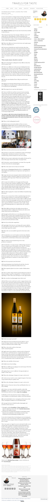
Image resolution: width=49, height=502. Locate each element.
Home (35, 54)
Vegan (35, 85)
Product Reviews (38, 67)
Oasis (18, 392)
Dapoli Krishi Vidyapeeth (19, 466)
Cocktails (36, 37)
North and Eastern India (15, 470)
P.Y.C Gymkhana (23, 392)
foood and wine (9, 467)
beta (19, 407)
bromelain (13, 407)
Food (35, 50)
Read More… (9, 485)
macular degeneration (25, 408)
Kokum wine (3, 469)
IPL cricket (17, 468)
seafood (36, 77)
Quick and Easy (37, 69)
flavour (6, 467)
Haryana (19, 467)
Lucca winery (12, 469)
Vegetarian (36, 87)
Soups (35, 82)
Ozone (21, 470)
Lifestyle (36, 60)
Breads (35, 30)
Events (35, 44)
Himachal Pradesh (22, 467)
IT (18, 468)
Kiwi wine (27, 468)
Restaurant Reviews (38, 74)
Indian (35, 57)
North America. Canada (9, 470)
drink (25, 466)
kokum (29, 468)
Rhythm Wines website (13, 460)
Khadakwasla (24, 468)
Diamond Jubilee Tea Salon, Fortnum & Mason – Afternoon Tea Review (24, 480)
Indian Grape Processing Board (9, 468)
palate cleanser (28, 470)
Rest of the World (38, 72)
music (2, 470)
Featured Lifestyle (38, 47)
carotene (23, 407)
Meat (35, 64)
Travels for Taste (24, 3)
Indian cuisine (3, 468)
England (27, 466)
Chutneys (36, 35)
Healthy (36, 52)
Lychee (15, 469)
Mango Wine (28, 469)
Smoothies (36, 80)
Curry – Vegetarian (38, 40)
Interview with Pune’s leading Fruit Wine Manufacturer (14, 12)
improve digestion (27, 467)
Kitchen (36, 59)
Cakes (35, 34)
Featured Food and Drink (39, 45)
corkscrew (12, 466)
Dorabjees (4, 390)
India (30, 467)
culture (14, 466)
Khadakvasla (20, 468)
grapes (16, 467)
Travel (35, 84)
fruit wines (14, 467)
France (12, 467)
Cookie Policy (22, 500)
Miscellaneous (37, 65)
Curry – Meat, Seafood (39, 39)
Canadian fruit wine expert (7, 466)
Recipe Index (37, 70)
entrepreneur (3, 467)
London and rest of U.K (39, 62)
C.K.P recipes (37, 32)
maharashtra (23, 469)
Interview (14, 468)
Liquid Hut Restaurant (7, 469)
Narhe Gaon (4, 470)
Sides (35, 79)
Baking (35, 28)
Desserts (36, 42)
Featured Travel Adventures (40, 49)
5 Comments (11, 14)
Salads (35, 75)
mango (26, 469)
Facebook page (7, 461)
